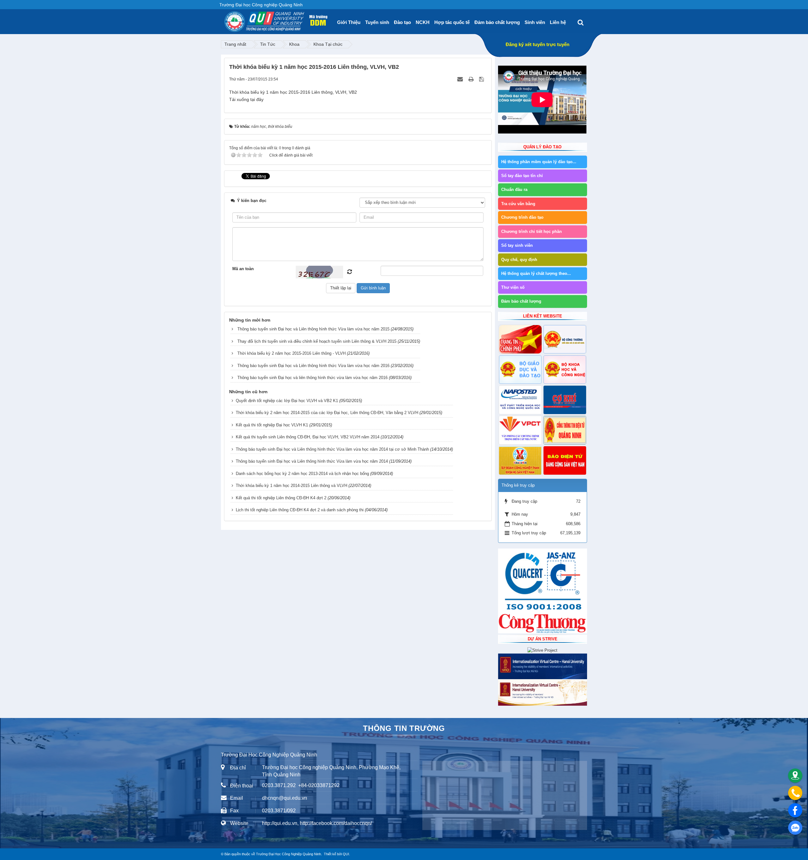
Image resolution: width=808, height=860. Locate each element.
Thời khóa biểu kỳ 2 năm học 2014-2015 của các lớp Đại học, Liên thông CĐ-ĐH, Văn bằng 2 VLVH (327, 412)
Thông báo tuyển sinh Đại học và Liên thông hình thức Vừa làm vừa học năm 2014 (312, 461)
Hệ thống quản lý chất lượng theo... (536, 273)
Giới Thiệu (348, 22)
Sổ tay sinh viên (517, 245)
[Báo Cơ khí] (564, 399)
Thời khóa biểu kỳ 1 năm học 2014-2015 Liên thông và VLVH (291, 485)
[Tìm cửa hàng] (795, 775)
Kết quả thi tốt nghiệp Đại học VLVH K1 (272, 425)
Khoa (294, 44)
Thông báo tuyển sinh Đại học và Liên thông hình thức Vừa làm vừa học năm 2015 (313, 329)
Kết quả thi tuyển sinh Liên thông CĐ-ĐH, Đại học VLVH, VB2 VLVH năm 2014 (307, 437)
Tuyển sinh (377, 22)
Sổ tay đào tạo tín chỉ (522, 175)
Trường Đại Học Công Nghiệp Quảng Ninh (288, 854)
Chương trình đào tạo (522, 217)
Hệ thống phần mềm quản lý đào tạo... (538, 161)
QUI (346, 854)
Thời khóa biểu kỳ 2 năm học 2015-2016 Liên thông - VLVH (291, 353)
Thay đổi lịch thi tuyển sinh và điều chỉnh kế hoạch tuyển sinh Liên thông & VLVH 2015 (316, 341)
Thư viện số (513, 287)
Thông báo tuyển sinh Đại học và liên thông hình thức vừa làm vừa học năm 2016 (312, 377)
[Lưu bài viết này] (482, 79)
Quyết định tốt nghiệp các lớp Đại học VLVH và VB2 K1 (287, 400)
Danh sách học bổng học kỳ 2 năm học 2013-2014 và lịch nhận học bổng (302, 473)
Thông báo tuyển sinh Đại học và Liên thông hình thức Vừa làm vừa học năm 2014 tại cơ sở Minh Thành (332, 449)
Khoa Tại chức (327, 44)
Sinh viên (535, 22)
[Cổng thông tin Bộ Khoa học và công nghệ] (564, 369)
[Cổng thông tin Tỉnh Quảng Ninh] (564, 430)
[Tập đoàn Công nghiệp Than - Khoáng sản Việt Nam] (520, 460)
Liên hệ (558, 22)
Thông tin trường (404, 728)
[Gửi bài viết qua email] (460, 79)
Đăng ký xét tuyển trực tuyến (537, 44)
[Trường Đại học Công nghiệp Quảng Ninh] (224, 19)
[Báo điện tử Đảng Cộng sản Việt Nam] (564, 460)
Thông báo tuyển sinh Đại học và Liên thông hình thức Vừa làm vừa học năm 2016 (313, 365)
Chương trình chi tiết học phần (531, 231)
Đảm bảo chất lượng (497, 22)
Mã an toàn (243, 268)
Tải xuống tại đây (246, 99)
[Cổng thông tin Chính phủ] (520, 339)
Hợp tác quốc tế (452, 22)
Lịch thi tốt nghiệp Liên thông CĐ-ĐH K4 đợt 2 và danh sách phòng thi (300, 509)
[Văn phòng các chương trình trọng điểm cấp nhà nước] (520, 430)
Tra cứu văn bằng (518, 203)
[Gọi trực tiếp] (795, 793)
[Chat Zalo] (795, 828)
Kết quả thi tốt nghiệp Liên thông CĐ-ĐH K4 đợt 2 (281, 497)
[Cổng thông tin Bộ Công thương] (564, 339)
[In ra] (471, 79)
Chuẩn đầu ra (514, 189)
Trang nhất (235, 44)
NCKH (423, 22)
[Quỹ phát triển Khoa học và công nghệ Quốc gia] (520, 399)
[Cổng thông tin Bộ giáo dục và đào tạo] (520, 369)
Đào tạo (402, 22)
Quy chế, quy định (519, 259)
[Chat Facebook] (795, 810)
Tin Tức (267, 44)
